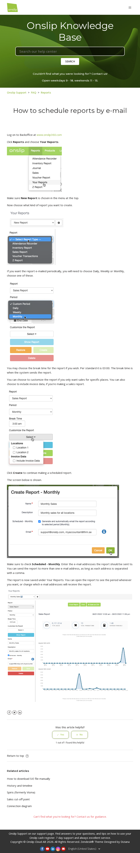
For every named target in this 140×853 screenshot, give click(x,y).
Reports (46, 92)
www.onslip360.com (49, 135)
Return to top (16, 755)
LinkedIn (20, 712)
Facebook (9, 712)
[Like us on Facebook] (42, 849)
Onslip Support (16, 92)
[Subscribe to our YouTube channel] (47, 849)
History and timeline (19, 785)
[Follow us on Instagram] (58, 849)
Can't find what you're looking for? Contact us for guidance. (70, 816)
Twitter (14, 712)
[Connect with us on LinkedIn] (52, 849)
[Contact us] (63, 849)
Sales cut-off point (18, 799)
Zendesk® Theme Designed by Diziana (105, 842)
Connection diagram (19, 806)
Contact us (99, 73)
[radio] (60, 734)
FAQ (33, 92)
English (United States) (82, 848)
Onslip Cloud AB (36, 842)
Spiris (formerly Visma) (21, 792)
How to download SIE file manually (28, 778)
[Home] (12, 7)
